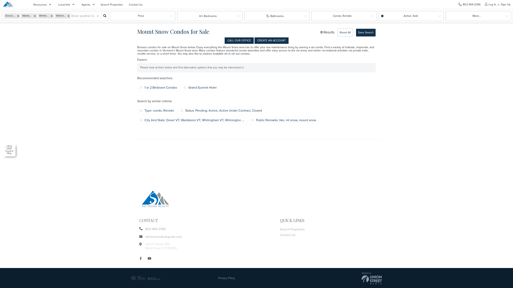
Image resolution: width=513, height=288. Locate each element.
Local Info (64, 4)
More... (477, 16)
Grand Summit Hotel (202, 88)
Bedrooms (210, 16)
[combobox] (382, 65)
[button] (18, 15)
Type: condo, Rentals (159, 111)
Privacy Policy (226, 278)
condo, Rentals (342, 16)
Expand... (142, 59)
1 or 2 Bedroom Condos (160, 88)
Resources (40, 4)
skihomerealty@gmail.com (163, 237)
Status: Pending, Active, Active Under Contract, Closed (223, 111)
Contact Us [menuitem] (136, 4)
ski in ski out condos (237, 53)
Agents (86, 4)
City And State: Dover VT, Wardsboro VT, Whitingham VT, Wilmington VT (194, 120)
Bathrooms (277, 16)
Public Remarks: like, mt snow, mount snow (286, 120)
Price (141, 16)
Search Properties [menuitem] (112, 4)
